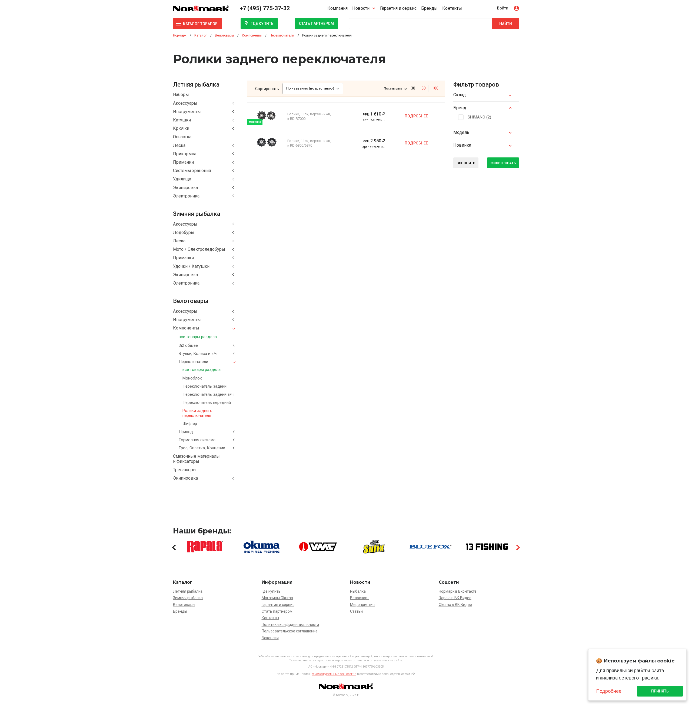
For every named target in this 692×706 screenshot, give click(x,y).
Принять (660, 691)
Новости (361, 8)
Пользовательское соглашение (290, 631)
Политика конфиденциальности (290, 624)
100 (435, 88)
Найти (505, 24)
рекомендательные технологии (333, 674)
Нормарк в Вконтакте (458, 591)
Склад (459, 94)
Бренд (459, 107)
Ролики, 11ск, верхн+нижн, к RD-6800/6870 (309, 143)
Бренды (429, 8)
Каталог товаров (200, 24)
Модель (461, 132)
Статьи (356, 611)
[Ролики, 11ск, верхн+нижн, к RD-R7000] (266, 115)
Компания (337, 8)
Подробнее (416, 116)
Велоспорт (359, 598)
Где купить (262, 23)
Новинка (462, 145)
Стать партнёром (316, 23)
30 (413, 88)
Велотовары (184, 604)
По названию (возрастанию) (310, 88)
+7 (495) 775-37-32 (264, 8)
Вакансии (270, 638)
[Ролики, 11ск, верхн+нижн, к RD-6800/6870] (266, 142)
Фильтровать (503, 163)
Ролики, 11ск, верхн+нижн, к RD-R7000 (309, 116)
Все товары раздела (198, 336)
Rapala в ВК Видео (455, 598)
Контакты (452, 8)
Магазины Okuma (277, 598)
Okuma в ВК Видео (455, 604)
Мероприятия (362, 604)
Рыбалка (358, 591)
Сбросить (466, 163)
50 (423, 88)
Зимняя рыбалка (188, 598)
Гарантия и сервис (398, 8)
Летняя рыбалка (187, 591)
